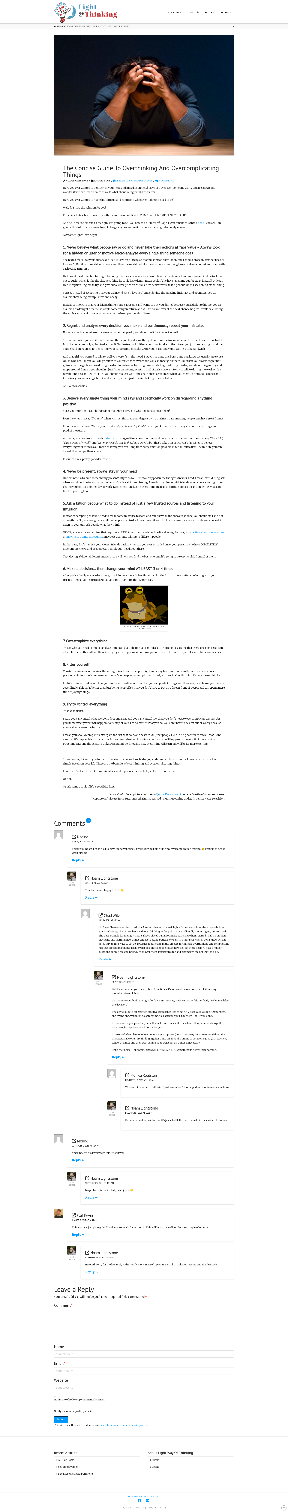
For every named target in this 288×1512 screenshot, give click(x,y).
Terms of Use (135, 1496)
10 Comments (166, 180)
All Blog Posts (66, 1459)
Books (155, 1466)
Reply (77, 860)
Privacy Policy (152, 1496)
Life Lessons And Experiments (133, 180)
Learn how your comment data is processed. (125, 1425)
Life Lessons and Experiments (75, 1473)
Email (59, 1363)
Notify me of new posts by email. (73, 1411)
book (201, 223)
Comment (63, 1305)
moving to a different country (84, 536)
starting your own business (207, 532)
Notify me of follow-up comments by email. (79, 1399)
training (109, 438)
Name (60, 1346)
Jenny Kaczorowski (169, 794)
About (155, 1459)
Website (61, 1380)
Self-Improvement (68, 1466)
